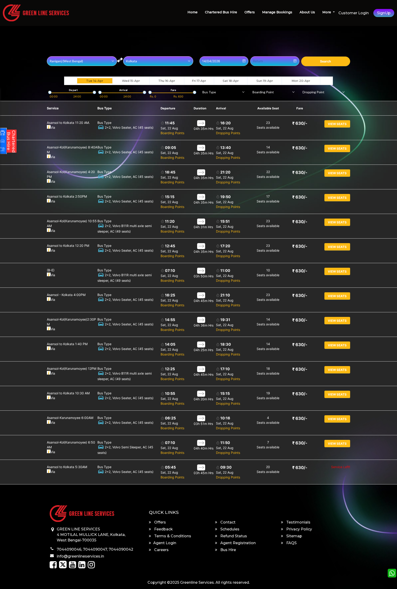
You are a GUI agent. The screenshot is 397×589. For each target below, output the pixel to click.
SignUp (384, 13)
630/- (299, 123)
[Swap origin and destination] (120, 60)
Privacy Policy (298, 529)
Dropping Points (228, 133)
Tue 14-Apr (94, 81)
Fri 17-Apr (199, 81)
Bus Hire (227, 550)
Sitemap (293, 536)
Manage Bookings (277, 12)
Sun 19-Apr (264, 81)
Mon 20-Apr (301, 81)
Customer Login (353, 13)
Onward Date (209, 54)
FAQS (291, 543)
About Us (307, 12)
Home (192, 12)
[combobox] (223, 91)
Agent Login (164, 543)
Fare (299, 108)
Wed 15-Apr (131, 81)
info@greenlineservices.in (80, 556)
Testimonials (297, 522)
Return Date (259, 54)
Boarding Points (172, 133)
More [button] (327, 12)
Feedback (163, 529)
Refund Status (233, 536)
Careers (161, 550)
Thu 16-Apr (166, 81)
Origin (51, 54)
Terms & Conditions (172, 536)
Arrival (221, 108)
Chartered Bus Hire (221, 12)
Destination (131, 54)
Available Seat (268, 108)
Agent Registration (237, 543)
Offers (249, 12)
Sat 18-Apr (231, 81)
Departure (168, 108)
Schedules (229, 529)
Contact (227, 522)
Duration (200, 108)
